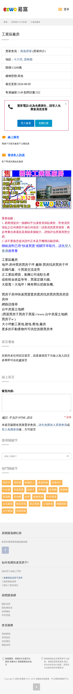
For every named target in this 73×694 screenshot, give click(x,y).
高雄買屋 (21, 511)
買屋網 (6, 496)
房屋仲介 (56, 482)
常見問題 (6, 615)
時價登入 (30, 482)
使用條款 (6, 611)
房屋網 (42, 489)
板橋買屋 (38, 496)
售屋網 (53, 489)
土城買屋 (48, 504)
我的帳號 (6, 634)
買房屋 (17, 482)
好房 (27, 496)
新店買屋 (35, 504)
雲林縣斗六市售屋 (19, 22)
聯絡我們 (6, 645)
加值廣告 (6, 641)
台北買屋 (8, 504)
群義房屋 (26, 51)
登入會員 (26, 123)
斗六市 (18, 59)
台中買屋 (8, 511)
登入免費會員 (10, 429)
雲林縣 (28, 59)
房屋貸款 (6, 637)
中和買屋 (52, 496)
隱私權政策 (7, 607)
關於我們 (6, 604)
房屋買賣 (19, 489)
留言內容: (8, 391)
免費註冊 (44, 123)
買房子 (6, 482)
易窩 (5, 22)
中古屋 (6, 489)
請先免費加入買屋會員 (53, 424)
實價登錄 (43, 482)
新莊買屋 (21, 504)
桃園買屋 (61, 504)
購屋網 (64, 489)
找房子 (31, 489)
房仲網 (17, 496)
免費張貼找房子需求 (13, 578)
